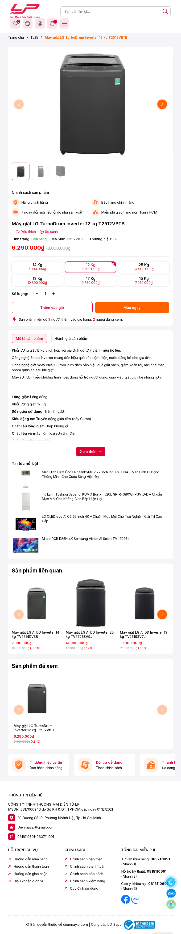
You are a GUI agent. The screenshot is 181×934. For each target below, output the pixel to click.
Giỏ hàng (52, 23)
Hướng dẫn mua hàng (30, 859)
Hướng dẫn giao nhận (30, 873)
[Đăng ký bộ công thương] (139, 924)
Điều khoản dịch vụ (28, 881)
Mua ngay (132, 307)
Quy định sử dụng (84, 888)
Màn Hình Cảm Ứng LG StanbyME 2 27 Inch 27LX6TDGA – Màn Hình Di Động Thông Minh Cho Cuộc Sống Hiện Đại (100, 474)
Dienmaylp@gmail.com (35, 827)
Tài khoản (39, 23)
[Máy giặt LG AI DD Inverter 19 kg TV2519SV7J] (144, 603)
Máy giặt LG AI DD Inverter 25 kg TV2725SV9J (90, 634)
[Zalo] (135, 899)
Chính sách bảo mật (86, 859)
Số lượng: (20, 293)
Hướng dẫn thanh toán (31, 866)
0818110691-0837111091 (35, 836)
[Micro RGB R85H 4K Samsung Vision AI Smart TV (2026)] (26, 545)
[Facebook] (126, 899)
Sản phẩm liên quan (37, 570)
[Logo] (25, 11)
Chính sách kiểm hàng (87, 881)
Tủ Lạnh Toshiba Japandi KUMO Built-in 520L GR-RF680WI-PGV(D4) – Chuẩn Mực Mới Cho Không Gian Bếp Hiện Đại (102, 496)
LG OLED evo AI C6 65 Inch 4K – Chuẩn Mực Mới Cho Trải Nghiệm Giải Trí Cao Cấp (102, 518)
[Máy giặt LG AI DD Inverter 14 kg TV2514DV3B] (36, 603)
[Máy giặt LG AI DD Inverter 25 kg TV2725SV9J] (90, 603)
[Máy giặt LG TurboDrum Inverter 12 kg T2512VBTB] (36, 698)
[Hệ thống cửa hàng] (27, 23)
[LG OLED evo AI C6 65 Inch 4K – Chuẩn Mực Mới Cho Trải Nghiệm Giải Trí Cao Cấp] (26, 523)
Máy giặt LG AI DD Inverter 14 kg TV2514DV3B (35, 634)
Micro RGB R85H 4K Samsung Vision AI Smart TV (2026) (85, 539)
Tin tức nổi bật (25, 463)
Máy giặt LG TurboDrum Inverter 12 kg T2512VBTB (34, 728)
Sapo (117, 924)
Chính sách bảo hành (86, 873)
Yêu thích (17, 22)
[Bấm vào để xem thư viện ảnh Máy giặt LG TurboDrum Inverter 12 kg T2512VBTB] (90, 104)
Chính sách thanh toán (87, 866)
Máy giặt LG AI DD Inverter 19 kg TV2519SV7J (143, 634)
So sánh (51, 231)
